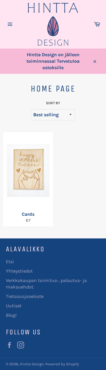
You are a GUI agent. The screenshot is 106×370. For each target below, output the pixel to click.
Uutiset (13, 305)
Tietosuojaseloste (25, 296)
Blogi (11, 315)
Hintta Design (32, 364)
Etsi (10, 261)
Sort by (53, 103)
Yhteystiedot (19, 271)
